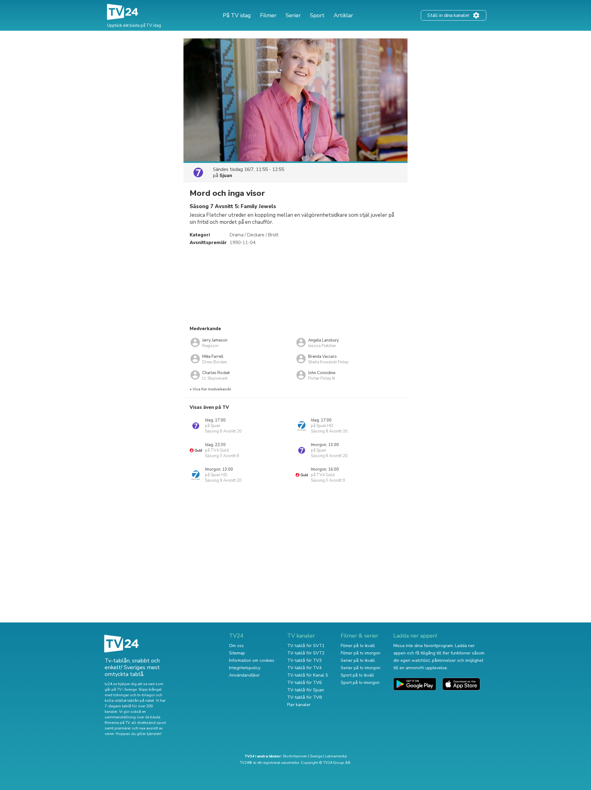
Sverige (316, 756)
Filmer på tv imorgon (360, 653)
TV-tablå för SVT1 (305, 646)
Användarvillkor (244, 675)
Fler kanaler (299, 705)
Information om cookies (251, 660)
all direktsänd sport (148, 722)
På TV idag (237, 15)
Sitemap (237, 653)
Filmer (268, 15)
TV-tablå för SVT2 (305, 653)
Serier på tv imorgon (360, 668)
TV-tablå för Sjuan (305, 690)
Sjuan (225, 175)
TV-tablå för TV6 (304, 682)
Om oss (236, 646)
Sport (317, 15)
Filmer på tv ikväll (358, 646)
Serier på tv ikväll (358, 660)
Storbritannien (295, 756)
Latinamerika (336, 756)
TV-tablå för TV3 (304, 660)
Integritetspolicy (244, 668)
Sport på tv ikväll (357, 675)
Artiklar (343, 15)
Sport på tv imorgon (360, 682)
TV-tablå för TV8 (304, 697)
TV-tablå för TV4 (304, 668)
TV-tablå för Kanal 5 (307, 675)
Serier (293, 15)
